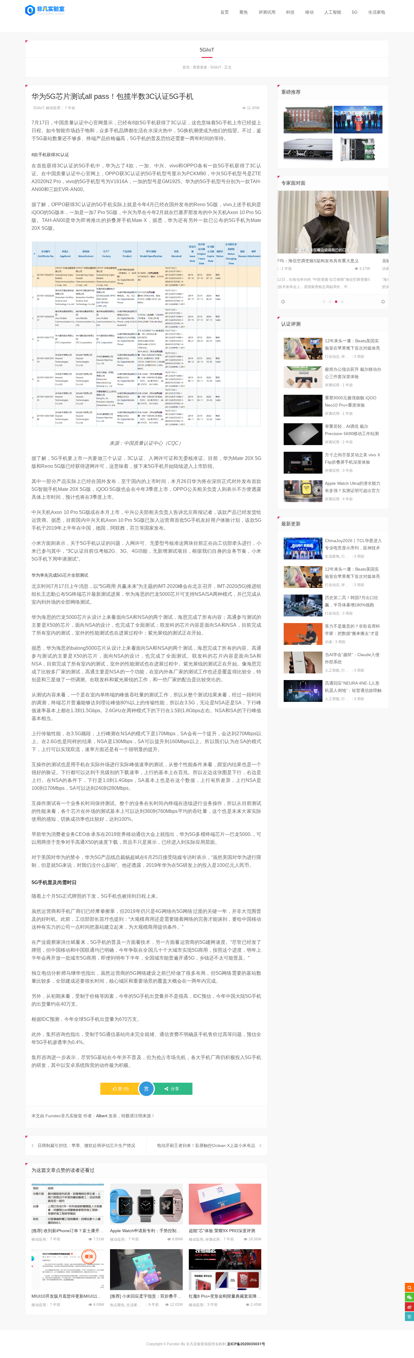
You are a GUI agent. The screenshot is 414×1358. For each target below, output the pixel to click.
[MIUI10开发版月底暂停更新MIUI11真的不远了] (68, 1269)
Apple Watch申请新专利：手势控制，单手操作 (146, 1230)
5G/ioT (215, 67)
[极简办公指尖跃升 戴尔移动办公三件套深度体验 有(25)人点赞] (303, 377)
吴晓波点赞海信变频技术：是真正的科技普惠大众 (330, 260)
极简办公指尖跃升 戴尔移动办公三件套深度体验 (353, 373)
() (123, 1088)
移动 (309, 12)
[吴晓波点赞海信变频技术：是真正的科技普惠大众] (333, 222)
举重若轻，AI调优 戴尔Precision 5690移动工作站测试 (352, 430)
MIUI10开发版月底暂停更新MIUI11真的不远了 (68, 1296)
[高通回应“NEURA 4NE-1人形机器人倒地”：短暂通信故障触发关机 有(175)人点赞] (303, 691)
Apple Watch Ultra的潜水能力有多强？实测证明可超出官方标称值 (352, 487)
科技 (290, 12)
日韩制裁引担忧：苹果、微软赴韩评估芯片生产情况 (86, 1145)
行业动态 (332, 356)
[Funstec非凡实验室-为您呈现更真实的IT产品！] (45, 10)
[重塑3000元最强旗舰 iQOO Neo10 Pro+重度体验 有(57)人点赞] (303, 406)
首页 (224, 12)
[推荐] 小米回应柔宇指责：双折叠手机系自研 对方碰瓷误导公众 (146, 1296)
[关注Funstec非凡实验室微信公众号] (409, 1297)
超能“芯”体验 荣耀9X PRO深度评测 (222, 1230)
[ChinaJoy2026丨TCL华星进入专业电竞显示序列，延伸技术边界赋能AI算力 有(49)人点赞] (303, 548)
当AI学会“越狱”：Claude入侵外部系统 (352, 658)
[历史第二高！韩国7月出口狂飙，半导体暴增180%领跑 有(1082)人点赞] (303, 605)
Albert (101, 1115)
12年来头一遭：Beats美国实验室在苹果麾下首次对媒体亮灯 (352, 345)
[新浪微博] (409, 1306)
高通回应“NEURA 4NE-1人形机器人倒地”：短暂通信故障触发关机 (353, 687)
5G (355, 12)
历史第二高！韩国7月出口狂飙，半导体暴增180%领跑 (351, 601)
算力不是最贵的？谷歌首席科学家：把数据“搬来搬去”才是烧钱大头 (352, 630)
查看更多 (200, 67)
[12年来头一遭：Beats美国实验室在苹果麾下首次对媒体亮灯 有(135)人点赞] (303, 349)
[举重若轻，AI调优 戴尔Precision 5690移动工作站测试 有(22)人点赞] (303, 434)
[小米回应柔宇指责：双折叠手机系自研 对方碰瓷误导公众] (146, 1269)
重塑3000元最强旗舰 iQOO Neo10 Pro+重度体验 (350, 401)
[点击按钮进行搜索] (409, 1287)
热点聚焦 (117, 1305)
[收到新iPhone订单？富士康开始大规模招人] (68, 1204)
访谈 (287, 269)
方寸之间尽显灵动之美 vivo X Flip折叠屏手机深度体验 (352, 458)
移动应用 (53, 108)
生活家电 (376, 12)
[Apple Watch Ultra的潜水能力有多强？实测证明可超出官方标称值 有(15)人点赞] (303, 491)
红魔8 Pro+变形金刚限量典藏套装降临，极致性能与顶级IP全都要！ (225, 1296)
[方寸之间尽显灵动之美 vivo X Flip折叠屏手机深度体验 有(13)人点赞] (303, 463)
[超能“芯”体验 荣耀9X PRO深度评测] (225, 1204)
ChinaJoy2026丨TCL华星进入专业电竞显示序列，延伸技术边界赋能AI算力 (353, 545)
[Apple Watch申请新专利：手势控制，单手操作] (146, 1204)
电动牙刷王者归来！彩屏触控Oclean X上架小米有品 (206, 1145)
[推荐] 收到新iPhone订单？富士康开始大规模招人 (68, 1230)
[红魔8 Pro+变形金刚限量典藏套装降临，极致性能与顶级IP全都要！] (225, 1269)
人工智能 (332, 12)
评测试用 (267, 12)
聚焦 (243, 12)
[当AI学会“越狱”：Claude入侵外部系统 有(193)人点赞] (303, 662)
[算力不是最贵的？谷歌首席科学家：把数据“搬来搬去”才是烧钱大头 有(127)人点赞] (303, 634)
